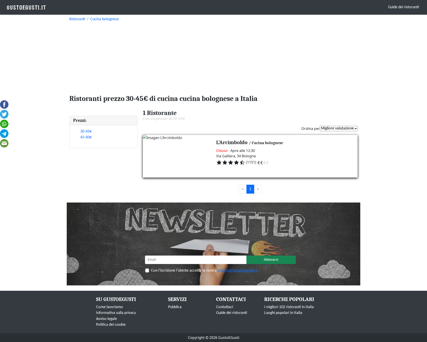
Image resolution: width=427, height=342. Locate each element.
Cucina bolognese (104, 19)
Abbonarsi (271, 260)
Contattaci (224, 307)
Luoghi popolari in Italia (283, 313)
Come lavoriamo (109, 307)
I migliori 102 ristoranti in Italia (289, 307)
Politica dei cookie (111, 325)
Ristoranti (77, 19)
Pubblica (175, 307)
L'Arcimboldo (232, 142)
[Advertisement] (213, 57)
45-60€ (86, 137)
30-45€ (86, 131)
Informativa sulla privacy (237, 270)
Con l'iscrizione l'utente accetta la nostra (204, 270)
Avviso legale (106, 319)
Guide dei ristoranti (403, 7)
